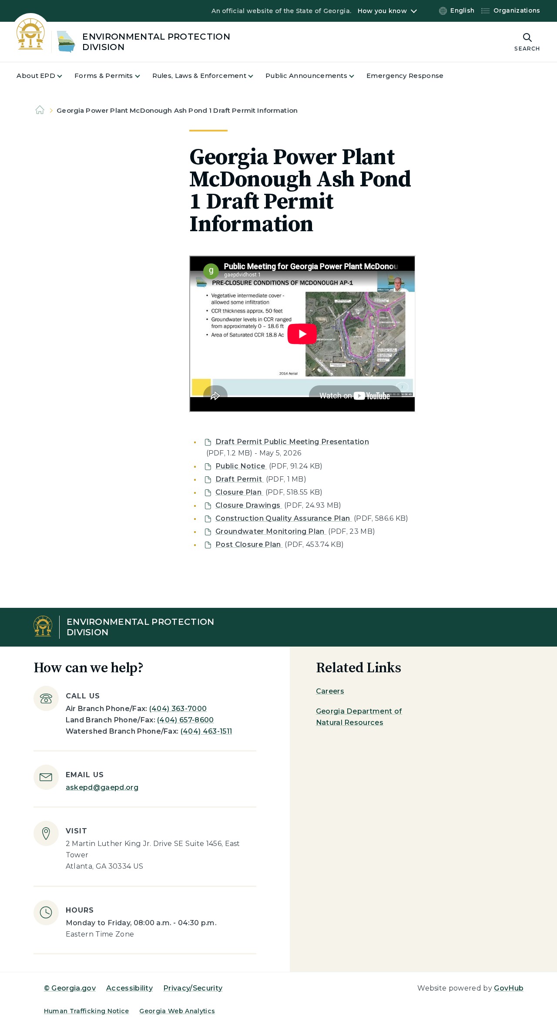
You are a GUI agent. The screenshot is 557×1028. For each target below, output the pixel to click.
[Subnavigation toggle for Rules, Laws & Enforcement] (255, 76)
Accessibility (129, 988)
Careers (330, 691)
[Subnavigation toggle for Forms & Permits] (142, 76)
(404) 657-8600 (185, 720)
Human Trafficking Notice (86, 1011)
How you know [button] (382, 10)
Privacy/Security (192, 988)
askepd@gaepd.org (102, 787)
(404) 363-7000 (178, 708)
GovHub (508, 988)
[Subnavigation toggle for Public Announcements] (356, 76)
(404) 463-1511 (206, 731)
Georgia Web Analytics (177, 1011)
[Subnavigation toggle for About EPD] (64, 76)
